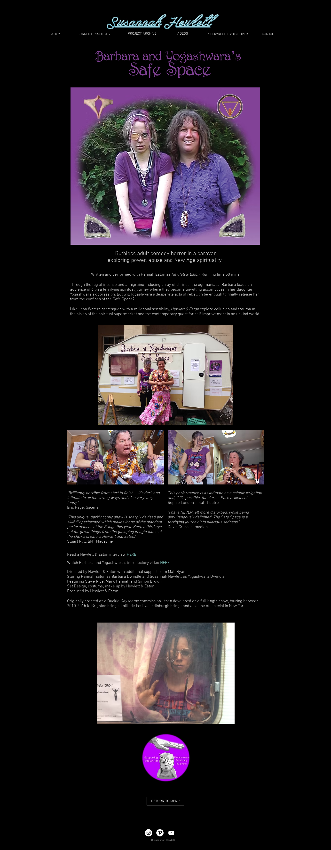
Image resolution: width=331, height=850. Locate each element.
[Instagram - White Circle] (148, 832)
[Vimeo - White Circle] (160, 832)
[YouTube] (171, 832)
